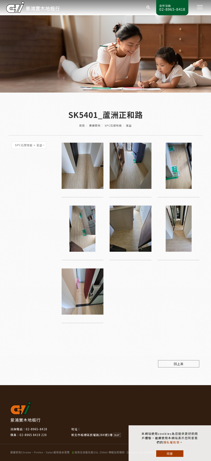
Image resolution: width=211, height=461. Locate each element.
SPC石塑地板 (113, 125)
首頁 (82, 125)
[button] (148, 7)
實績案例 (95, 125)
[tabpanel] (105, 54)
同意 (170, 454)
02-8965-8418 (36, 429)
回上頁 (179, 364)
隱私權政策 (171, 442)
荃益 (129, 125)
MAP (117, 435)
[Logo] (33, 7)
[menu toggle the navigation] (198, 7)
